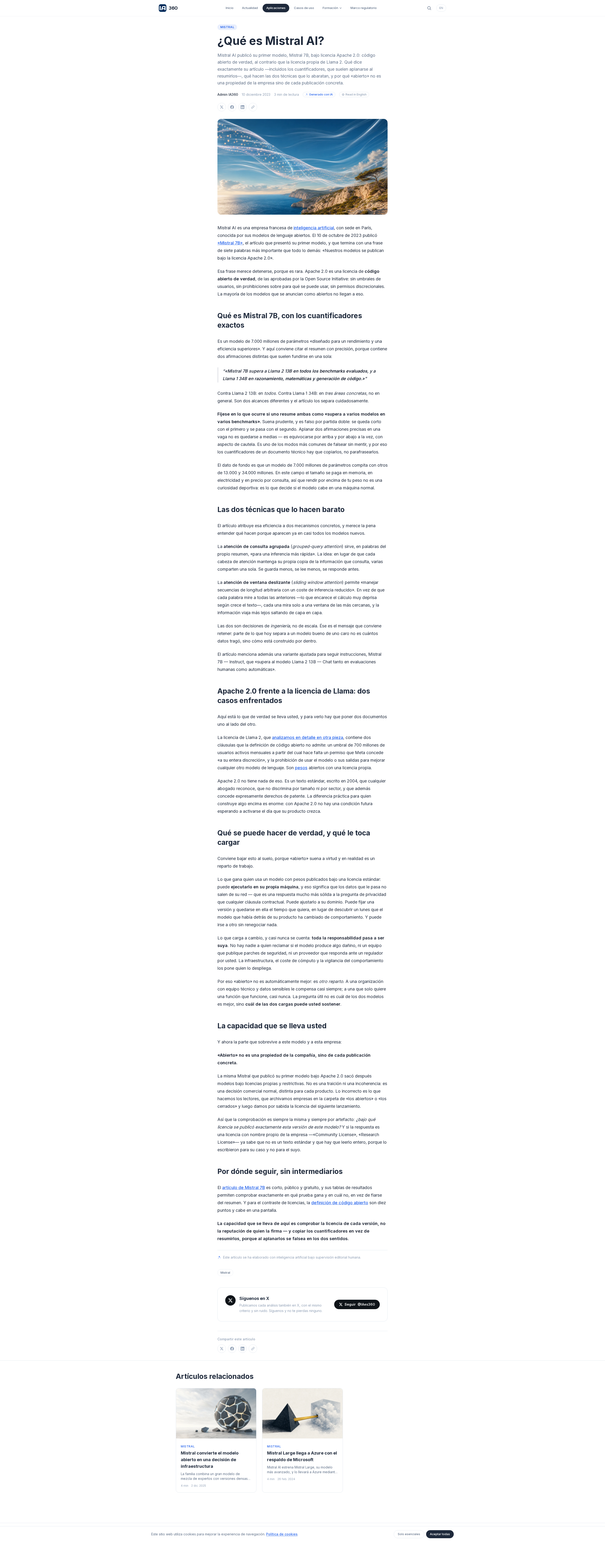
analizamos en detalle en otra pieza (307, 737)
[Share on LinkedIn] (242, 107)
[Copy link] (253, 107)
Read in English (356, 94)
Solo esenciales (409, 1534)
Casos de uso (304, 8)
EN (441, 8)
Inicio (229, 8)
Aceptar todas (440, 1534)
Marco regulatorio (363, 8)
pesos (301, 767)
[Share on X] (221, 107)
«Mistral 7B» (230, 242)
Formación (330, 8)
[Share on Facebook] (232, 107)
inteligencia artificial (314, 227)
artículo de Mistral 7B (243, 1187)
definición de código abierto (339, 1202)
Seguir (360, 1304)
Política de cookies (282, 1534)
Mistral (227, 27)
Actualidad (250, 8)
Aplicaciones (275, 8)
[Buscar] (429, 8)
